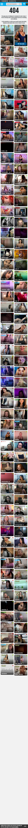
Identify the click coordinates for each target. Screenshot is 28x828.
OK (25, 826)
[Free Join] (20, 45)
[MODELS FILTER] (24, 4)
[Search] (20, 4)
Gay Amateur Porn (12, 1)
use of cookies (15, 827)
